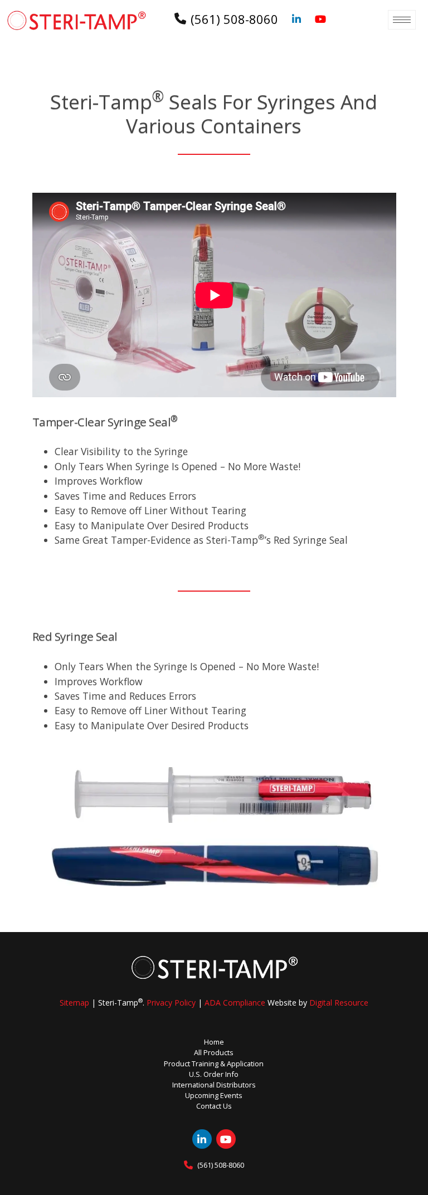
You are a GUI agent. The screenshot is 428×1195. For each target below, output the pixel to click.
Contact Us (214, 1106)
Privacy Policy (171, 1002)
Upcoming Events (213, 1095)
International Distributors (214, 1085)
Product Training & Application (214, 1064)
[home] (76, 20)
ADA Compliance (235, 1002)
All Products (214, 1052)
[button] (401, 20)
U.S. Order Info (214, 1074)
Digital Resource (338, 1002)
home (214, 1042)
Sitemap (74, 1002)
